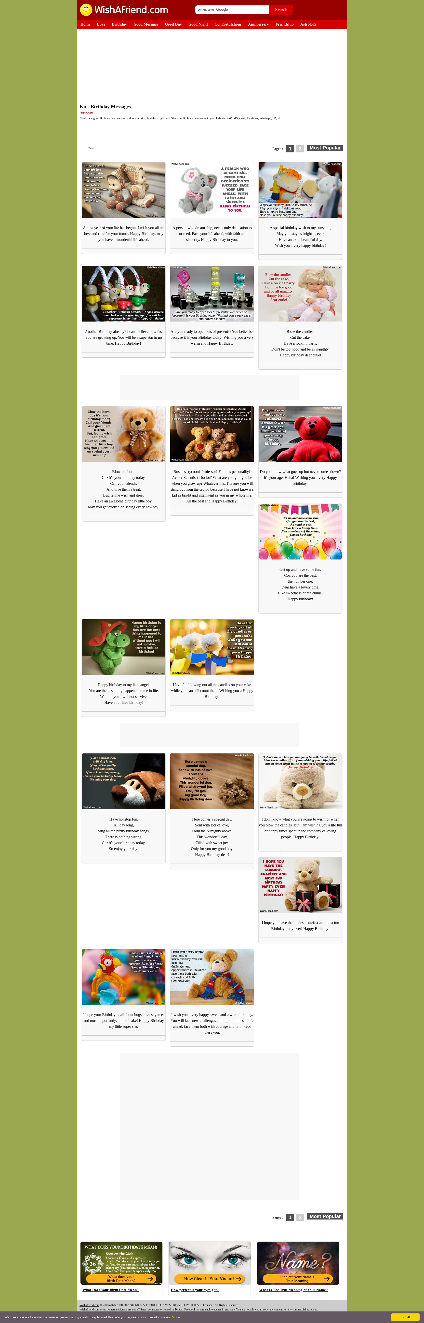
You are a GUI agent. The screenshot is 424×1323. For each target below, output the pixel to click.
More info (179, 1317)
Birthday (119, 24)
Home (85, 24)
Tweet (91, 148)
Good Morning (145, 24)
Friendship (285, 24)
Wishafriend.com (89, 1305)
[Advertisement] (213, 65)
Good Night (198, 24)
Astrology (308, 24)
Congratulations (227, 24)
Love (101, 24)
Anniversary (258, 24)
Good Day (173, 24)
